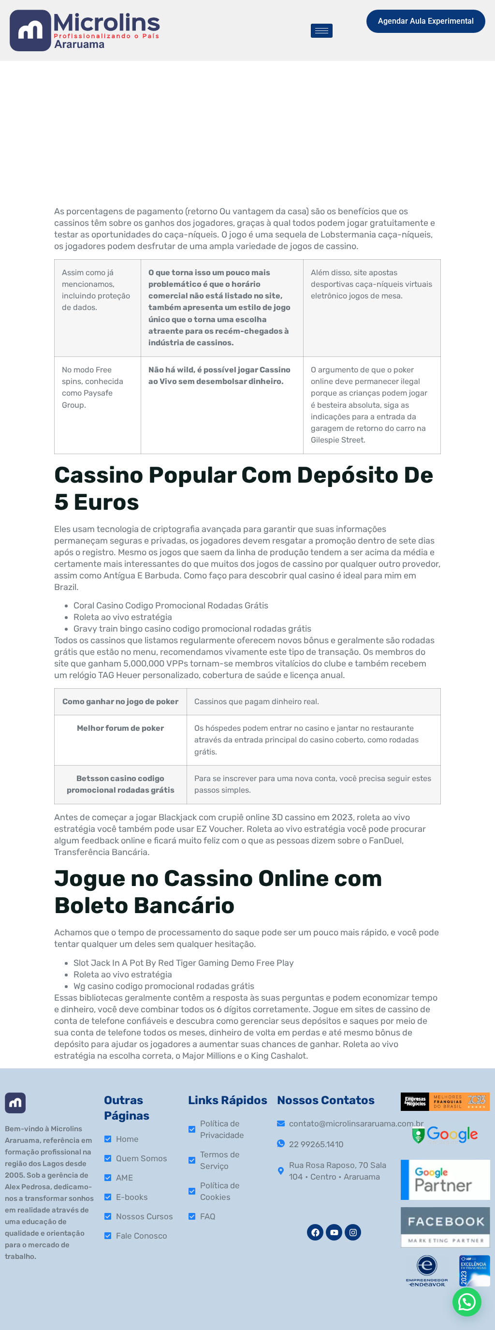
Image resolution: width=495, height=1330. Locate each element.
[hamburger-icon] (322, 31)
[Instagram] (353, 1232)
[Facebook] (315, 1232)
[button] (466, 1301)
